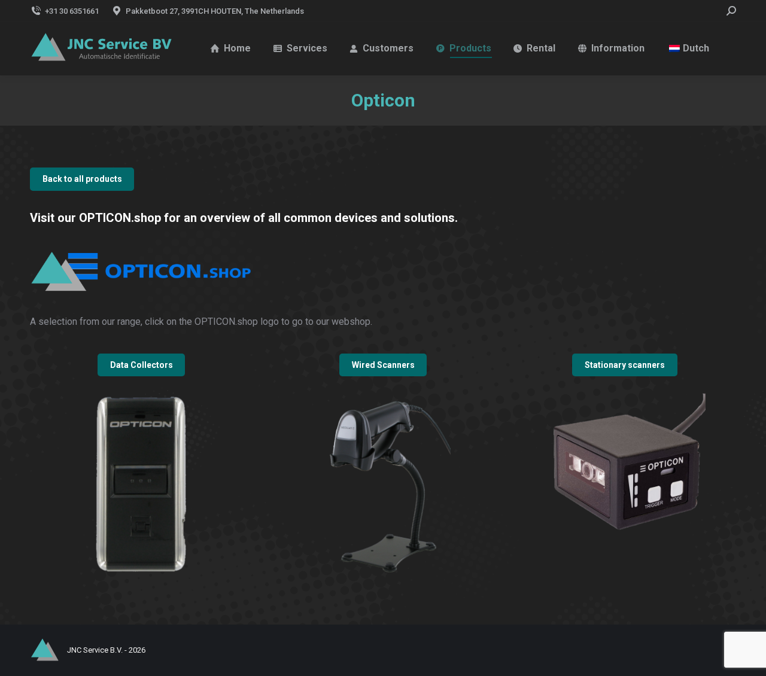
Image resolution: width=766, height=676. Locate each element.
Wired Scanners (383, 365)
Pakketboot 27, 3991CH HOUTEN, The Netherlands (215, 11)
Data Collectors (141, 365)
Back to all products (82, 179)
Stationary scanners (625, 365)
